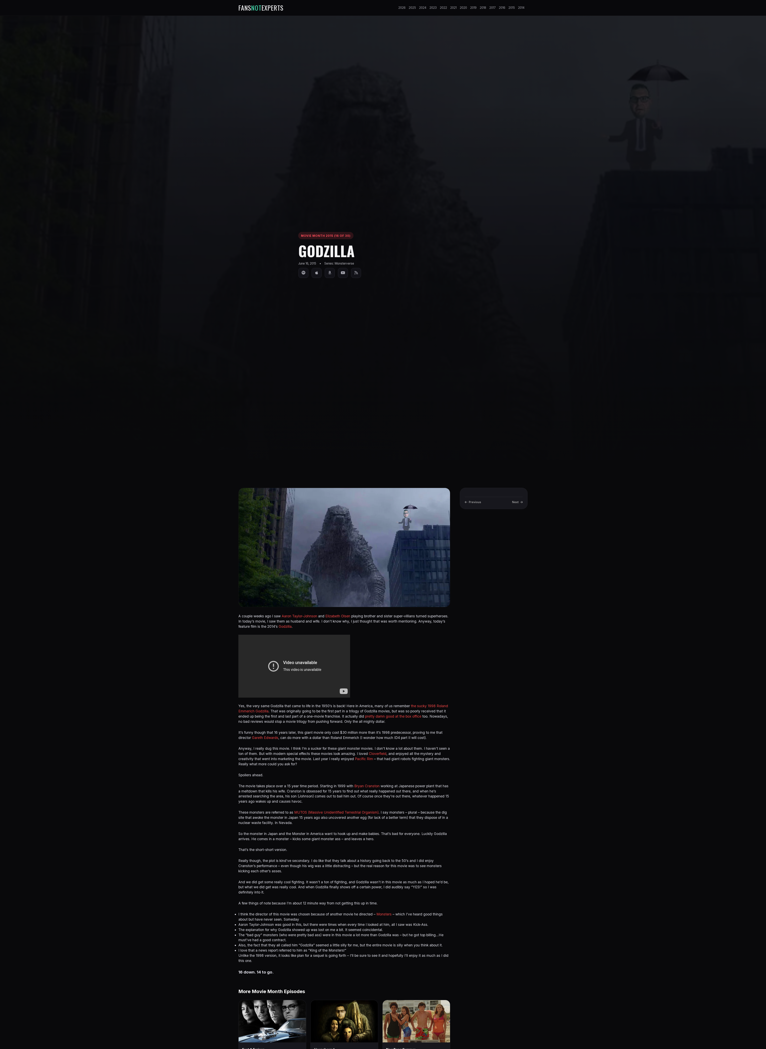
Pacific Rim (364, 759)
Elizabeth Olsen (337, 616)
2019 (473, 8)
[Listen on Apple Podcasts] (317, 273)
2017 (492, 8)
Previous (475, 502)
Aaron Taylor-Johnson (299, 616)
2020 (463, 8)
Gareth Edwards (265, 738)
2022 (443, 8)
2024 (422, 8)
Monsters (384, 914)
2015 (511, 8)
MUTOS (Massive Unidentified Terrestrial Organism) (336, 812)
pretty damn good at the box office (393, 716)
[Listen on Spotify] (303, 273)
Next (515, 502)
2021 (453, 8)
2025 (412, 8)
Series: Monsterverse (339, 263)
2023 (433, 8)
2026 (402, 8)
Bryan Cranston (367, 786)
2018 (483, 8)
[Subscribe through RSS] (356, 273)
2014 (521, 8)
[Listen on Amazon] (330, 273)
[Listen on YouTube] (343, 273)
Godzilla (285, 626)
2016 (502, 8)
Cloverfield (377, 754)
